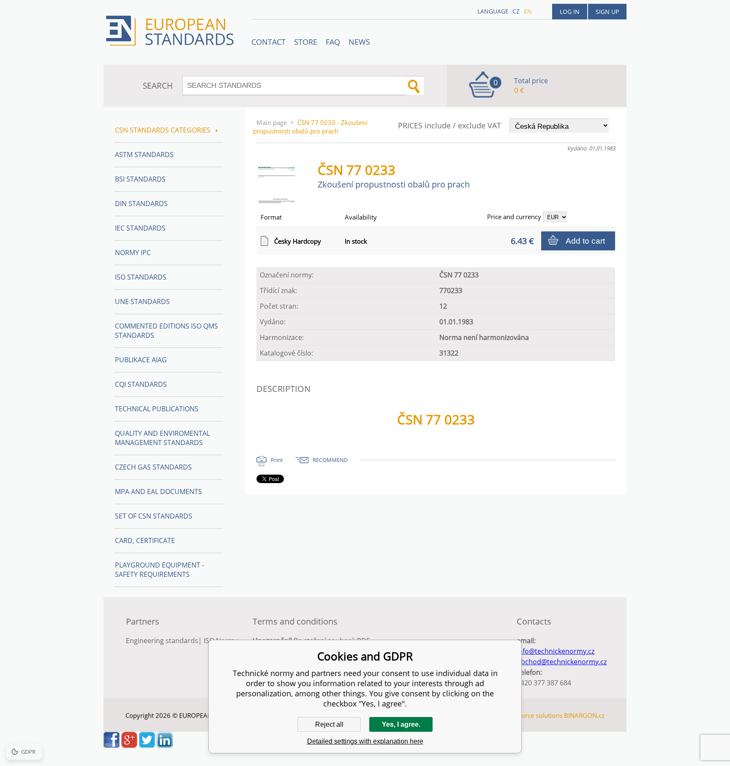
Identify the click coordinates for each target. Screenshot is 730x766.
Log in (570, 12)
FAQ (333, 42)
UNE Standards (142, 301)
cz (516, 11)
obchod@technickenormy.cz (562, 661)
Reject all (329, 724)
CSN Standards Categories (163, 130)
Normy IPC (133, 252)
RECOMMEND (330, 460)
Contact (268, 42)
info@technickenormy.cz (555, 651)
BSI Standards (140, 179)
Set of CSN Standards (153, 516)
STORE (305, 42)
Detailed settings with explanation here (365, 741)
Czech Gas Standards (153, 467)
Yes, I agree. (401, 724)
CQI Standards (141, 384)
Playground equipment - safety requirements (159, 569)
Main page (271, 122)
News (359, 42)
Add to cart (585, 240)
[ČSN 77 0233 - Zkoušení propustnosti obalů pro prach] (280, 201)
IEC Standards (140, 228)
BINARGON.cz (584, 715)
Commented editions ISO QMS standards (166, 330)
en (528, 11)
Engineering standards (162, 640)
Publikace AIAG (141, 359)
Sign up (607, 12)
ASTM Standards (144, 154)
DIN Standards (141, 203)
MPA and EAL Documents (158, 491)
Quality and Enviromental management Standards (162, 438)
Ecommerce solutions (531, 715)
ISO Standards (140, 277)
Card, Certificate (145, 540)
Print (277, 460)
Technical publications (157, 408)
